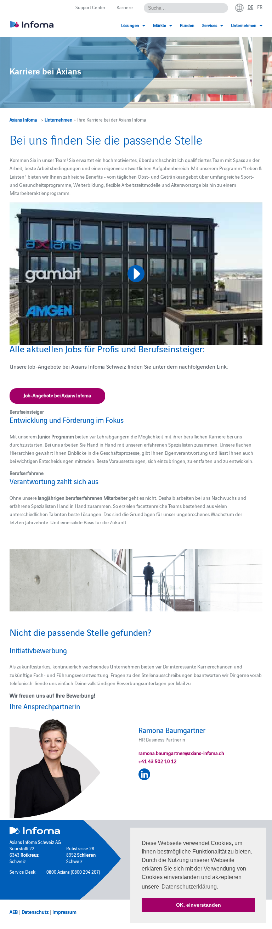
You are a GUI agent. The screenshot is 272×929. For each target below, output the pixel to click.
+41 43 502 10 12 (157, 761)
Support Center (90, 7)
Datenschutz (35, 911)
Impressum (64, 911)
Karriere (125, 7)
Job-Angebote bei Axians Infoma (57, 395)
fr (259, 6)
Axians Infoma (23, 119)
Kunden (187, 25)
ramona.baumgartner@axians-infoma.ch (181, 752)
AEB (14, 911)
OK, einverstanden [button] (198, 905)
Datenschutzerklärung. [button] (190, 887)
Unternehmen (58, 119)
